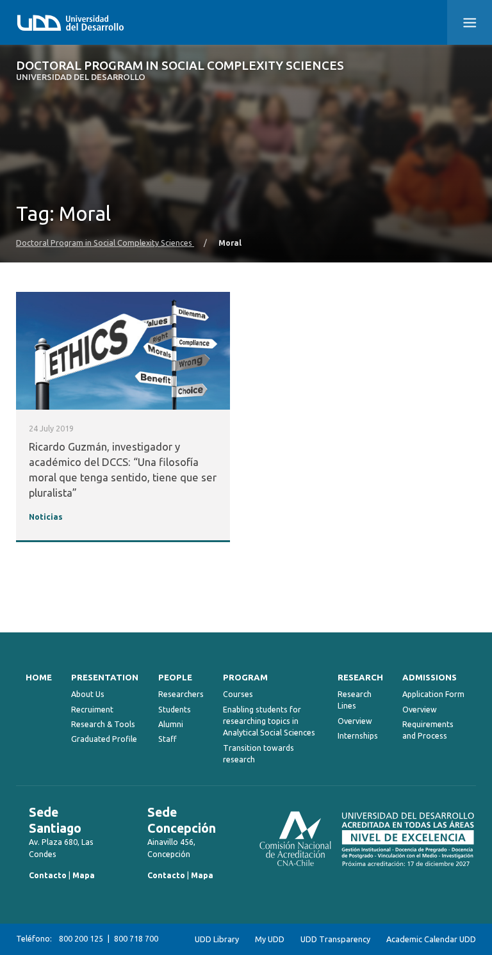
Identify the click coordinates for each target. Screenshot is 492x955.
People (175, 677)
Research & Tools (103, 724)
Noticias (46, 516)
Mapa (83, 875)
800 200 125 (81, 939)
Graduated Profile (104, 739)
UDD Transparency (335, 939)
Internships (358, 736)
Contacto (48, 875)
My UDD (269, 939)
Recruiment (92, 709)
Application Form (433, 694)
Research (360, 677)
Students (174, 709)
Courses (238, 694)
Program (245, 677)
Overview (355, 721)
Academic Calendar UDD (431, 939)
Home (39, 677)
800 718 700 (136, 939)
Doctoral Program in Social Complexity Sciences (180, 71)
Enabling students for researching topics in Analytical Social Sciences (269, 721)
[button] (469, 22)
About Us (87, 694)
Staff (167, 739)
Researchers (181, 694)
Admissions (429, 677)
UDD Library (217, 939)
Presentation (104, 677)
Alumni (170, 724)
